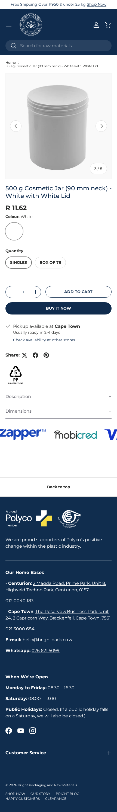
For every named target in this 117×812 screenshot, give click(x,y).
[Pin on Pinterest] (46, 355)
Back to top (58, 486)
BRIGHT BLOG (67, 794)
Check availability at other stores (44, 340)
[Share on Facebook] (35, 355)
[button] (108, 25)
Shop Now (96, 4)
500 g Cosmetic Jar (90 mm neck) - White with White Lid (51, 66)
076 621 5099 (46, 650)
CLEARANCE (55, 799)
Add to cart (78, 291)
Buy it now (58, 308)
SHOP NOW (15, 794)
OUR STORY (40, 794)
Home (10, 62)
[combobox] (58, 45)
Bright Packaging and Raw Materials (47, 785)
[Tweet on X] (24, 355)
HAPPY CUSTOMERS (22, 799)
